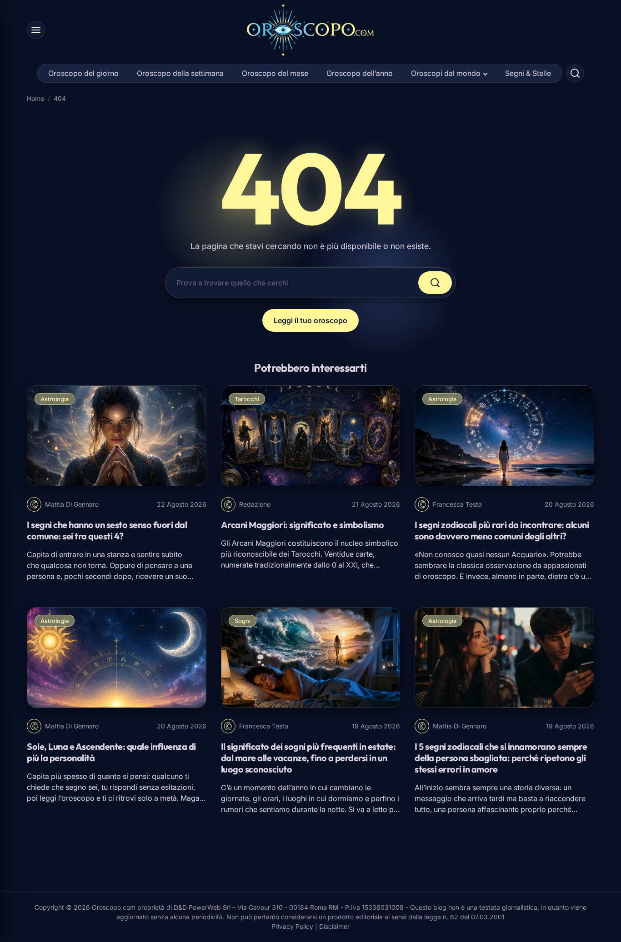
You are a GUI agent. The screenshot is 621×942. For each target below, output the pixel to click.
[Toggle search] (575, 73)
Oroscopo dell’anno (359, 73)
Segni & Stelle (528, 73)
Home (35, 98)
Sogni (242, 620)
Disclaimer (334, 926)
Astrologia (54, 399)
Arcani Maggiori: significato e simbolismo (302, 524)
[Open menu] (36, 30)
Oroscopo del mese (275, 73)
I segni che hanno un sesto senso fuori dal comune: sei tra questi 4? (107, 530)
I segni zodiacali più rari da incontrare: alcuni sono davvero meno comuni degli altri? (502, 530)
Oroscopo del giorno (83, 73)
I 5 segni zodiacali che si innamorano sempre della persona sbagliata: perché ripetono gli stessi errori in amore (501, 758)
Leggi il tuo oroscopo (310, 320)
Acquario (526, 554)
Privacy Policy (292, 926)
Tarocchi (247, 399)
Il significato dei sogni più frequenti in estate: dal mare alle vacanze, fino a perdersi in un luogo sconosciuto (308, 758)
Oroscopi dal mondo (446, 73)
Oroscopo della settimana (180, 73)
